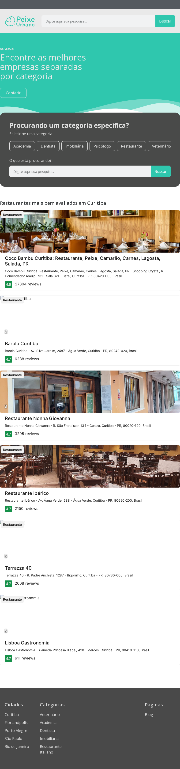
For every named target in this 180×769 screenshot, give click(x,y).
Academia (22, 146)
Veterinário (161, 146)
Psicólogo (102, 146)
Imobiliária (74, 146)
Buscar (165, 21)
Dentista (48, 146)
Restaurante (131, 146)
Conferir (13, 92)
